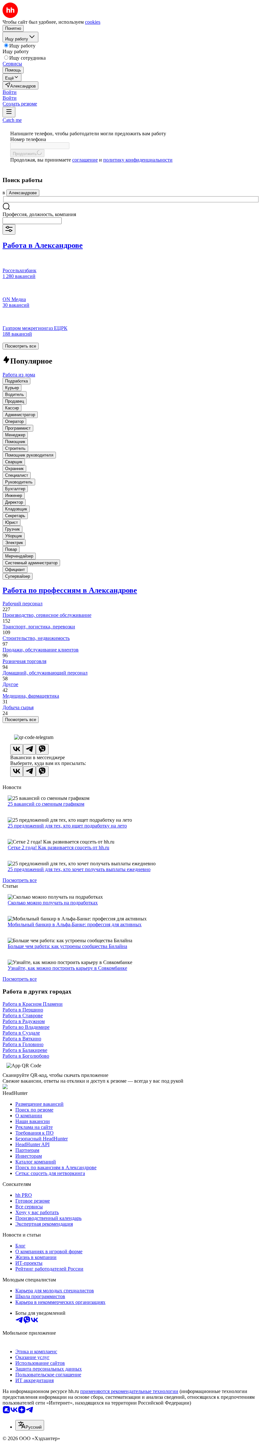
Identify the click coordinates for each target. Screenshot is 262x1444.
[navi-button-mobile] (9, 112)
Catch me (12, 120)
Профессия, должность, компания (39, 214)
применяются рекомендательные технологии (129, 1391)
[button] (10, 92)
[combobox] (32, 220)
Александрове (23, 192)
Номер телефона (28, 139)
